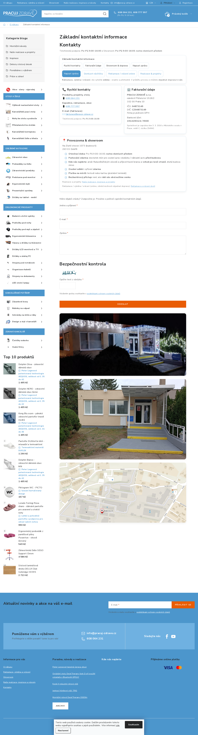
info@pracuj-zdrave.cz (124, 3)
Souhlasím (133, 724)
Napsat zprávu (140, 65)
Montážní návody (18, 46)
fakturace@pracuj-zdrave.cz (79, 114)
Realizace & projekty (150, 73)
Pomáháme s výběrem (21, 70)
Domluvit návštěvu (93, 73)
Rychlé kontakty (72, 65)
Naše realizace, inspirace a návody (80, 3)
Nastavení (63, 730)
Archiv (60, 706)
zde (118, 725)
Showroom (54, 3)
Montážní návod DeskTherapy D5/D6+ (70, 697)
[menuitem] (24, 89)
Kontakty (105, 3)
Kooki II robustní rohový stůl (65, 684)
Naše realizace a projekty (22, 52)
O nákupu (7, 3)
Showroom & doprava (117, 65)
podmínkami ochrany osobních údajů (103, 293)
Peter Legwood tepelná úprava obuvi (70, 667)
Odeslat (122, 304)
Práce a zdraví (17, 76)
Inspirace (14, 58)
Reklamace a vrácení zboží (143, 186)
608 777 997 (140, 12)
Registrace (187, 3)
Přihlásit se (183, 605)
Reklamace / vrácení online (121, 73)
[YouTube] (173, 636)
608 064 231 (124, 12)
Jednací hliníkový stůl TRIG (65, 690)
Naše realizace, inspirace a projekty (98, 182)
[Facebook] (167, 636)
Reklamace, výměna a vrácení (30, 3)
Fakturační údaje (93, 65)
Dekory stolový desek (21, 64)
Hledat (105, 13)
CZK (151, 3)
